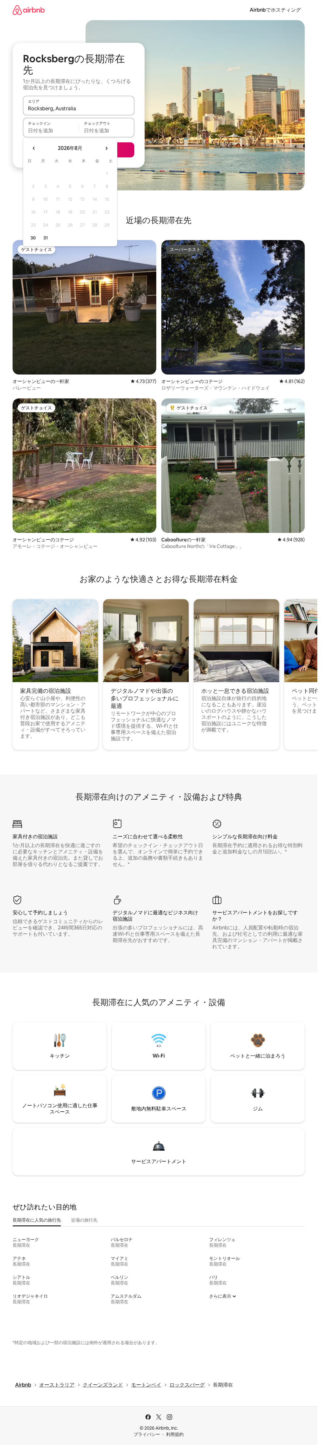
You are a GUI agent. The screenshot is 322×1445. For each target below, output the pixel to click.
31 (45, 238)
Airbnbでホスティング (275, 10)
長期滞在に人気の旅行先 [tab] (37, 1220)
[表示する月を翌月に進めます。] (106, 148)
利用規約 (175, 1434)
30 (33, 238)
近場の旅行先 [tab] (84, 1220)
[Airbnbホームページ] (29, 10)
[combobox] (78, 108)
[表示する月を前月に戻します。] (34, 148)
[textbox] (51, 130)
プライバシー (147, 1434)
